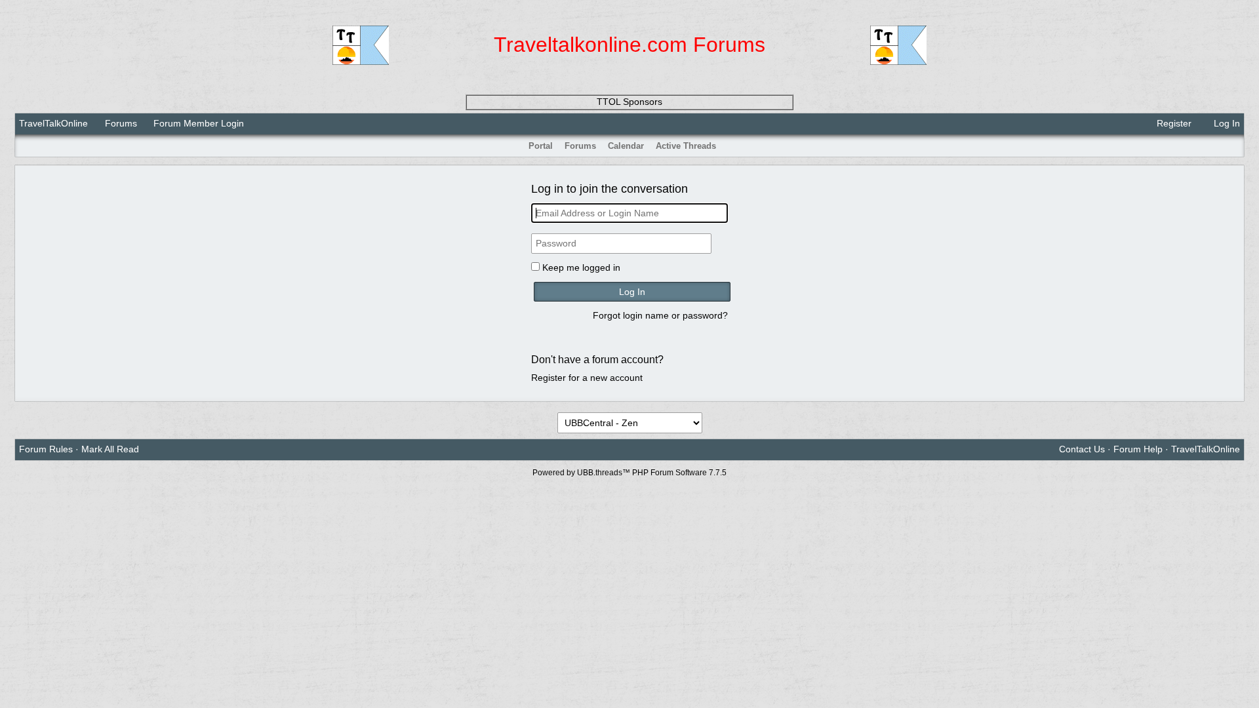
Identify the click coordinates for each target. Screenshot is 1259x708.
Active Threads (686, 146)
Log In (1225, 123)
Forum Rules (46, 449)
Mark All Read (110, 449)
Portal (541, 146)
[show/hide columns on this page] (1235, 145)
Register (1172, 123)
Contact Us (1082, 449)
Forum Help (1138, 449)
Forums (121, 123)
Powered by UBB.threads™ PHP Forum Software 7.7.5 (629, 472)
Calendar (626, 146)
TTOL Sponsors (629, 101)
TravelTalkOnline (53, 123)
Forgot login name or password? (660, 315)
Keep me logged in (581, 267)
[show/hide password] (723, 243)
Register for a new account (587, 377)
